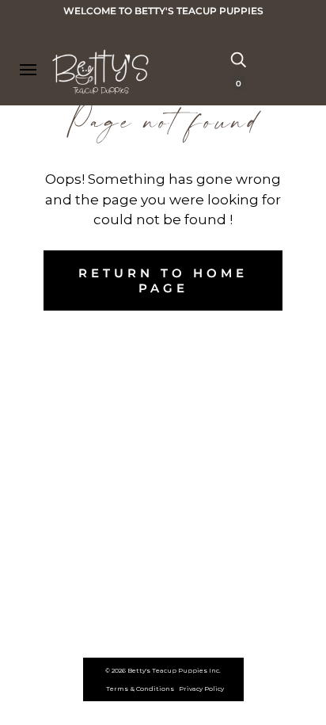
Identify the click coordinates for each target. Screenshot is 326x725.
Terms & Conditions (140, 689)
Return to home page (163, 280)
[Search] (238, 58)
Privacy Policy (201, 689)
